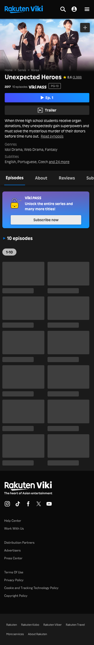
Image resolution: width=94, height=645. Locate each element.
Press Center (13, 558)
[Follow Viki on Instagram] (7, 505)
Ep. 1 (49, 97)
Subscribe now (45, 220)
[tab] (14, 178)
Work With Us (14, 528)
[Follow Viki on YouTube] (49, 505)
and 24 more (59, 162)
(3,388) (77, 77)
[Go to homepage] (24, 9)
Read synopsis (52, 136)
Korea (35, 70)
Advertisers (12, 550)
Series (22, 70)
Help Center (12, 521)
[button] (87, 9)
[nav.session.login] (74, 9)
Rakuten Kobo (30, 625)
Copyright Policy (15, 596)
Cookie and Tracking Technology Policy (31, 588)
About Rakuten (37, 634)
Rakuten (11, 625)
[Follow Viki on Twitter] (39, 505)
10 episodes (19, 87)
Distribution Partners (19, 542)
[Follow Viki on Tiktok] (18, 505)
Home (9, 70)
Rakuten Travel (75, 625)
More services (15, 634)
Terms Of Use (13, 572)
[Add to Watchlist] (85, 27)
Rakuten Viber (52, 625)
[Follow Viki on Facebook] (28, 505)
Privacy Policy (14, 580)
